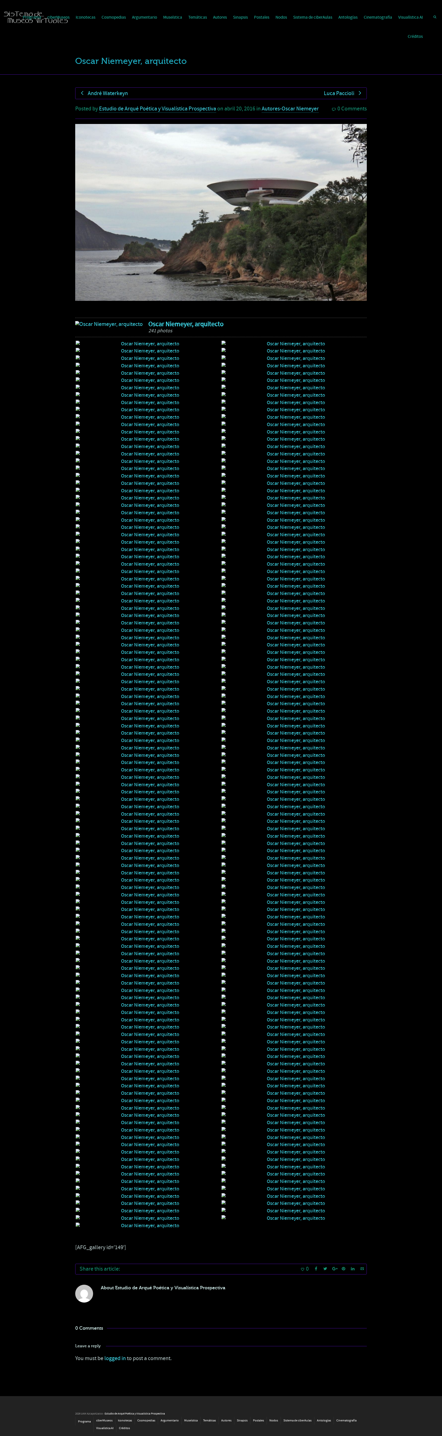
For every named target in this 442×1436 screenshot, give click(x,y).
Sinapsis (240, 17)
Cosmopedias (114, 17)
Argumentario (144, 17)
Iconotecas (85, 17)
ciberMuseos (104, 1420)
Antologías (348, 17)
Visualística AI (410, 17)
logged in (115, 1358)
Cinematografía (378, 17)
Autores (220, 17)
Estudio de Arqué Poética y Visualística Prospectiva (157, 108)
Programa (84, 1421)
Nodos (281, 17)
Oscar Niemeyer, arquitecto (186, 324)
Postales (261, 17)
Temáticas (197, 17)
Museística (172, 17)
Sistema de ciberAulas (312, 17)
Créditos (415, 36)
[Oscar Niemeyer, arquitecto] (109, 324)
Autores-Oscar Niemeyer (290, 108)
